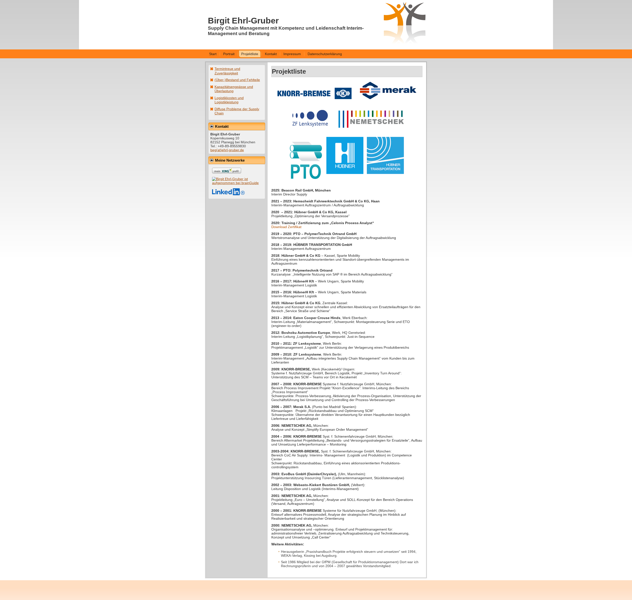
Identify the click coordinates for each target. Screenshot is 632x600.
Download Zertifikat (286, 227)
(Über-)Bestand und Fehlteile (237, 80)
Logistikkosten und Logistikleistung (229, 100)
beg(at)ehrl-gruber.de (227, 150)
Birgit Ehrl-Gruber (243, 20)
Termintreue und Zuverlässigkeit (227, 71)
